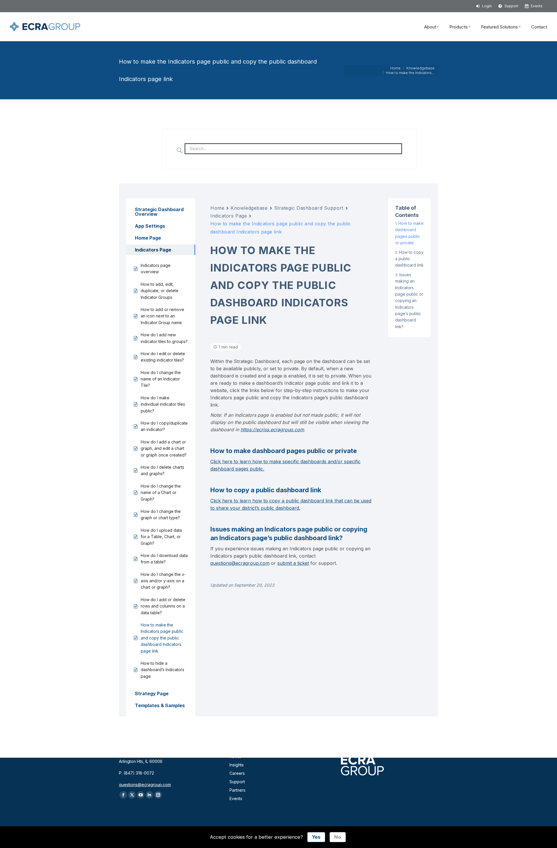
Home (217, 208)
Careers (237, 773)
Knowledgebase (249, 208)
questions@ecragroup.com (240, 563)
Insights (236, 764)
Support (237, 781)
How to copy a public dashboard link (409, 259)
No (337, 837)
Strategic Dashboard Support (308, 208)
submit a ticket (293, 563)
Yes (316, 837)
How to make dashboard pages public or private (409, 233)
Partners (237, 790)
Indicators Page (228, 216)
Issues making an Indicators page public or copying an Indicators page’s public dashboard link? (409, 300)
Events (235, 798)
